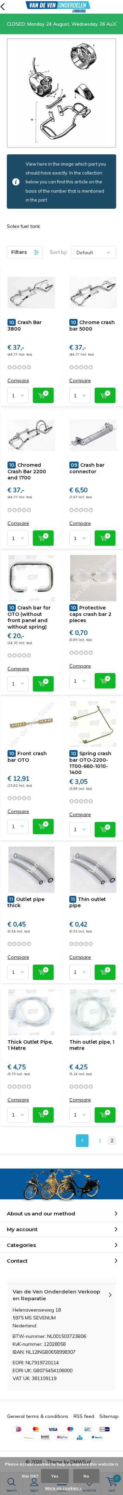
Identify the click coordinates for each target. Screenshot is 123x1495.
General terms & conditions (37, 1416)
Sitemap (109, 1416)
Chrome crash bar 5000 (92, 325)
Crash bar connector (87, 468)
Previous (82, 1140)
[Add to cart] (43, 395)
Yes (54, 1476)
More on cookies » (63, 1488)
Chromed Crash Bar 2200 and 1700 (27, 471)
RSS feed (83, 1416)
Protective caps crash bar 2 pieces (90, 614)
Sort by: (58, 252)
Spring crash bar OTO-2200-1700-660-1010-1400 (90, 762)
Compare (18, 381)
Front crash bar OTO (27, 756)
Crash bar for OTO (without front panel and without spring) (29, 617)
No (86, 1476)
